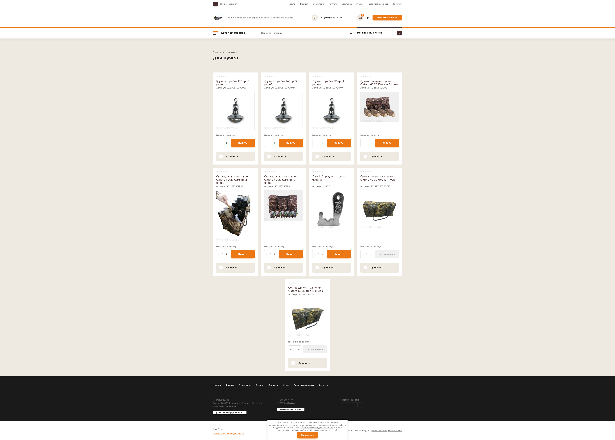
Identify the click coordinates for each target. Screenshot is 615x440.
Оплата (333, 4)
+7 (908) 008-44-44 (286, 403)
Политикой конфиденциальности (317, 427)
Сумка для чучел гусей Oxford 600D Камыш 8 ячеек (379, 83)
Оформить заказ (387, 17)
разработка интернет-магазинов (386, 430)
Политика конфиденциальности (228, 433)
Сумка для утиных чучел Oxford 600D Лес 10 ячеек (305, 289)
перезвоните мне (290, 409)
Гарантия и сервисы (378, 4)
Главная (304, 4)
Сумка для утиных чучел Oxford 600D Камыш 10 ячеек (280, 179)
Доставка (347, 4)
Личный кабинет (228, 4)
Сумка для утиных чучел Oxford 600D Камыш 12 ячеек (232, 179)
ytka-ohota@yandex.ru (229, 412)
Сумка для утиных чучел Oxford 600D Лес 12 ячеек (377, 178)
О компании (319, 4)
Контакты (397, 4)
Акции (360, 4)
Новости (291, 4)
